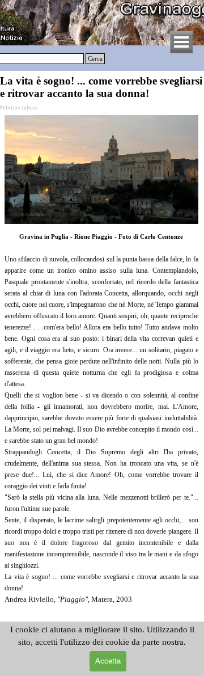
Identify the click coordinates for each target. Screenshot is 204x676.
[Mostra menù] (181, 42)
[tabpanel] (101, 435)
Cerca (95, 59)
